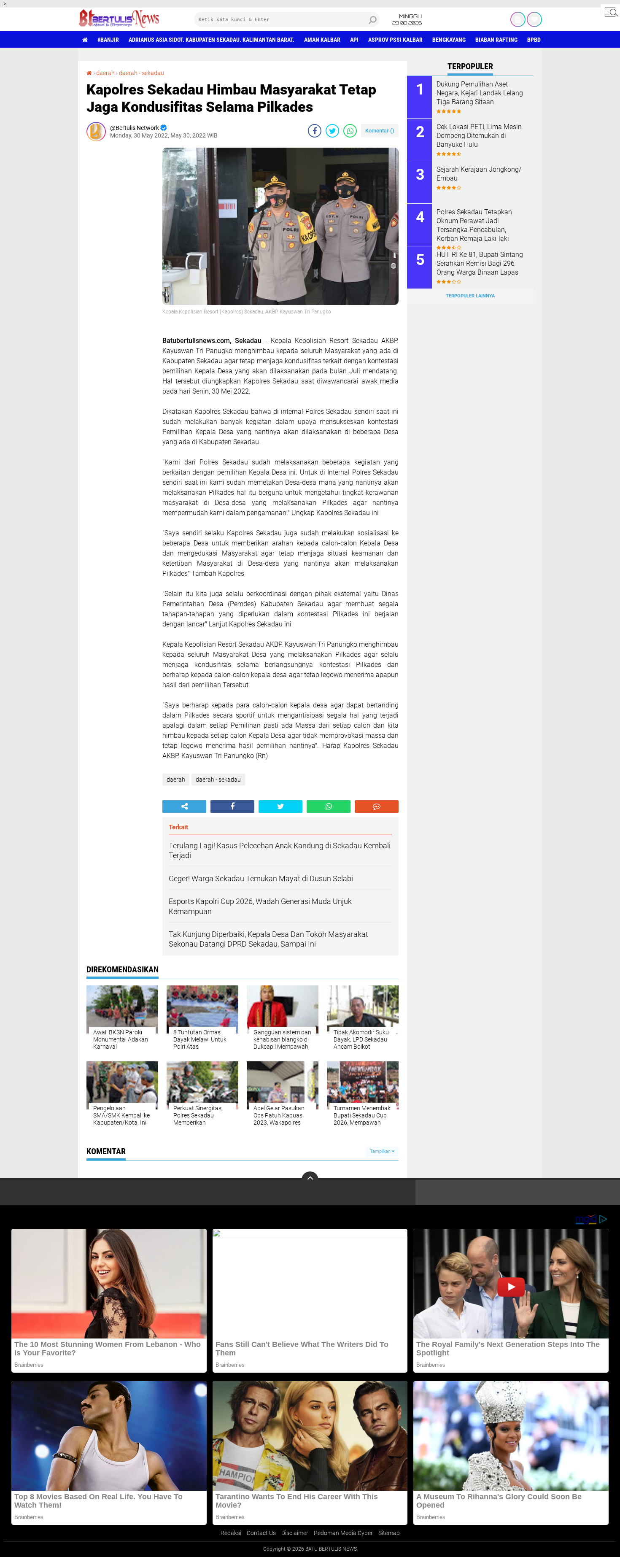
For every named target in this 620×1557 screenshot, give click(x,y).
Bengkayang (449, 39)
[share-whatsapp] (350, 131)
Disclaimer (294, 1533)
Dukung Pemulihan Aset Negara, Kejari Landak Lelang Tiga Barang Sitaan (480, 93)
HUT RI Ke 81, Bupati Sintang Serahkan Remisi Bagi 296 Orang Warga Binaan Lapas (480, 263)
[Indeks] (518, 19)
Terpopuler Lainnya (470, 296)
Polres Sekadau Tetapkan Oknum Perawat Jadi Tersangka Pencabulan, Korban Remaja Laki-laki (474, 225)
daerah (105, 73)
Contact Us (261, 1533)
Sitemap (389, 1533)
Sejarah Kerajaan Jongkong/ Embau (479, 173)
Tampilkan (381, 1151)
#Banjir (108, 39)
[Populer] (534, 19)
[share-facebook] (314, 131)
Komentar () (379, 130)
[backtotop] (310, 1179)
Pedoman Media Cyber (343, 1533)
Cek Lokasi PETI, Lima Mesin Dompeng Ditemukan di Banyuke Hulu (479, 135)
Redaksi (231, 1533)
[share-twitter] (332, 131)
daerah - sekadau (141, 73)
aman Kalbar (322, 39)
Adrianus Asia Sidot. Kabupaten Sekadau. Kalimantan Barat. (211, 39)
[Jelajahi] (610, 11)
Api (354, 39)
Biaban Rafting (496, 39)
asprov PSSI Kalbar (395, 39)
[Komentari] (377, 806)
